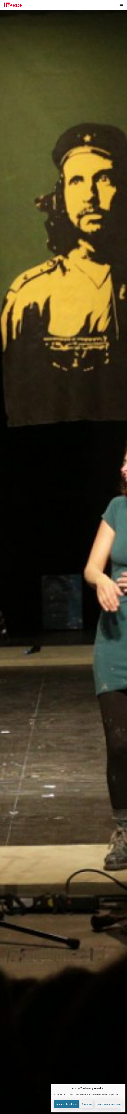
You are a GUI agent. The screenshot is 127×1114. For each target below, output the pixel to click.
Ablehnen (87, 1104)
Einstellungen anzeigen (108, 1104)
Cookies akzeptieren (66, 1104)
